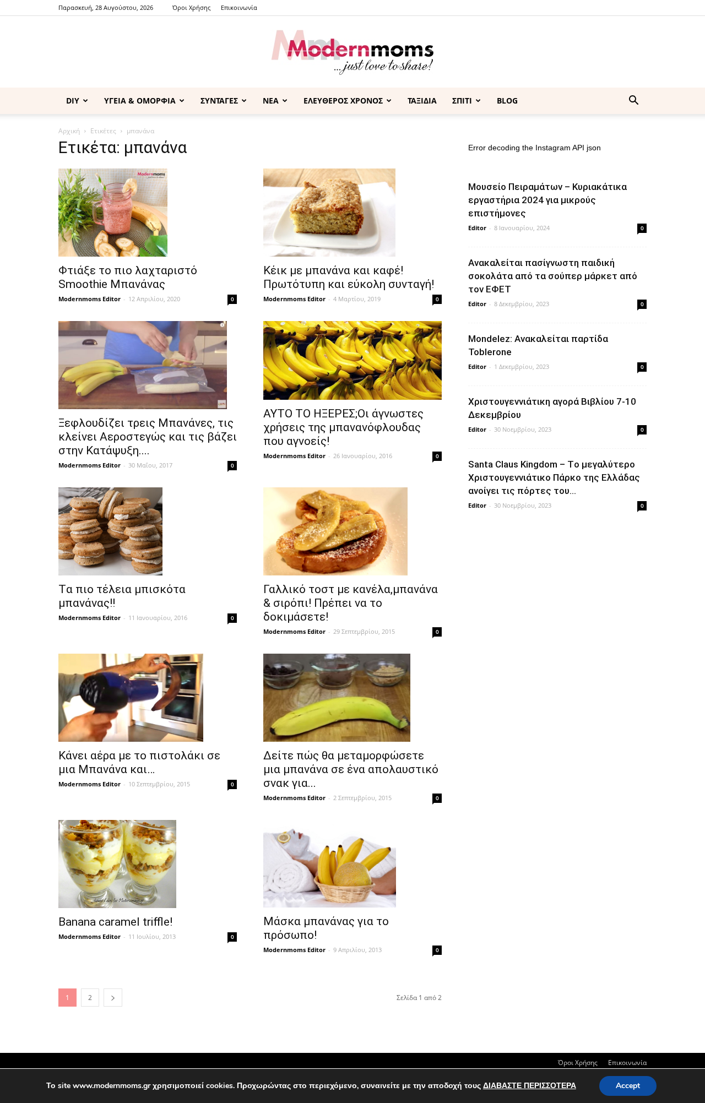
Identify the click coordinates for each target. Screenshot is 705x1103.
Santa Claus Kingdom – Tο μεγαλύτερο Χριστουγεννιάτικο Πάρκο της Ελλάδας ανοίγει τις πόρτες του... (554, 477)
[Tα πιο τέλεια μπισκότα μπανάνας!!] (147, 531)
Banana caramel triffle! (115, 921)
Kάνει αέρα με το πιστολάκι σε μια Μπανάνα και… (139, 762)
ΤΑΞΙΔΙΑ (422, 100)
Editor (477, 228)
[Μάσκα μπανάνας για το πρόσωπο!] (352, 864)
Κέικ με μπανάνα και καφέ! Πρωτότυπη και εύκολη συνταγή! (348, 277)
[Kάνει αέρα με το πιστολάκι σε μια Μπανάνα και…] (147, 698)
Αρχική (69, 130)
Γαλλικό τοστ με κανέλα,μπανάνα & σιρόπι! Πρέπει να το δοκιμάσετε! (350, 603)
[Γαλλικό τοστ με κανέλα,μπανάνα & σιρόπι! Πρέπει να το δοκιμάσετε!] (352, 531)
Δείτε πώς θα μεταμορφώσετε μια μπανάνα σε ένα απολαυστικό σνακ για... (350, 769)
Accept (628, 1085)
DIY (72, 100)
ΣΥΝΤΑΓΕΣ (219, 100)
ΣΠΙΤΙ (462, 100)
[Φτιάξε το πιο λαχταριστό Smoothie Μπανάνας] (147, 213)
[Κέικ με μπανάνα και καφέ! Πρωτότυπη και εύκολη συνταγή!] (352, 213)
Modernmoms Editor (89, 299)
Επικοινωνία (239, 7)
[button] (633, 101)
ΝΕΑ (271, 100)
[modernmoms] (352, 52)
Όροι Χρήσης (191, 7)
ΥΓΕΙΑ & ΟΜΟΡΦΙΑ (140, 100)
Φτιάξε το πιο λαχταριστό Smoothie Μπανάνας (127, 277)
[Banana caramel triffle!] (147, 864)
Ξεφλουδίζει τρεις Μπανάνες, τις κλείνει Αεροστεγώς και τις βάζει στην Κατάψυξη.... (147, 436)
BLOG (507, 100)
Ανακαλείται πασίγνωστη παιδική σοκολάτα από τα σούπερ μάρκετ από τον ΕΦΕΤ (552, 276)
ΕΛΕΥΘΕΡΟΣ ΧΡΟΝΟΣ (343, 100)
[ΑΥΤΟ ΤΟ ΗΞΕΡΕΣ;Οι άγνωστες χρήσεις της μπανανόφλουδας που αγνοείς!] (352, 360)
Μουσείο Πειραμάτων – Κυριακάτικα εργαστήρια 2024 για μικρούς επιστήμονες (547, 200)
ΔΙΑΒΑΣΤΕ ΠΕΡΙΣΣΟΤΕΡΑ (529, 1085)
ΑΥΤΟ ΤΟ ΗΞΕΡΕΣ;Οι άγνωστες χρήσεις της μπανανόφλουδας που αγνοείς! (343, 427)
